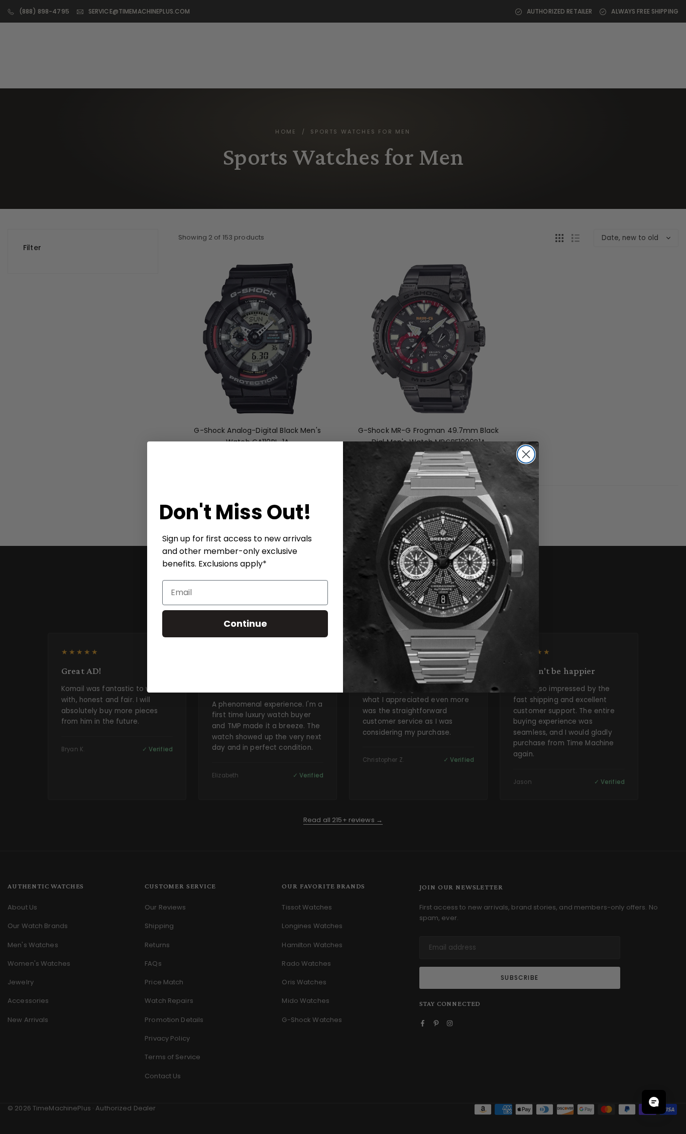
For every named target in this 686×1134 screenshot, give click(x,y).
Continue (245, 623)
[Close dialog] (526, 454)
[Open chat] (654, 1102)
